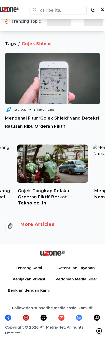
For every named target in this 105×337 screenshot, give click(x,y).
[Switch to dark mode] (93, 9)
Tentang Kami (29, 268)
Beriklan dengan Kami (29, 290)
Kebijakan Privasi (29, 279)
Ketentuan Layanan (76, 268)
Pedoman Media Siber (76, 279)
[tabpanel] (52, 174)
